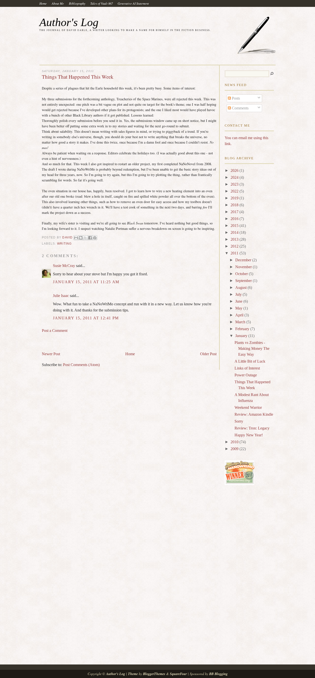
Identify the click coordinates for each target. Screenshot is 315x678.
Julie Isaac (61, 296)
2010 (235, 442)
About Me (58, 3)
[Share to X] (85, 237)
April (239, 315)
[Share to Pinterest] (94, 237)
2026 (235, 170)
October (242, 274)
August (241, 287)
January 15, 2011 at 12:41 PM (86, 318)
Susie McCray (64, 266)
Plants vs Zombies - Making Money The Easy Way (252, 348)
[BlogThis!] (80, 237)
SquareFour (178, 673)
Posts (235, 98)
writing (64, 243)
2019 (235, 198)
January (241, 336)
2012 (235, 246)
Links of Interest (247, 368)
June (239, 301)
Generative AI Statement (133, 3)
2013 (235, 239)
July (239, 294)
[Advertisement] (99, 340)
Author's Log (68, 22)
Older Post (208, 354)
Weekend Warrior (248, 407)
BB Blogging (218, 673)
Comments (240, 108)
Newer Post (51, 354)
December (243, 260)
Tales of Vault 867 (101, 3)
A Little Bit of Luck (250, 361)
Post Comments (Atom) (81, 365)
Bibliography (77, 3)
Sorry (239, 421)
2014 (235, 232)
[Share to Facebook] (90, 237)
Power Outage (246, 375)
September (244, 281)
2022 (235, 191)
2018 (235, 205)
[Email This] (76, 237)
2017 (235, 212)
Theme (133, 673)
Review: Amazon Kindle (254, 414)
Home (43, 3)
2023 (235, 184)
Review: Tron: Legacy (252, 428)
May (239, 308)
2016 (235, 219)
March (240, 322)
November (244, 267)
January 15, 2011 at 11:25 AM (86, 282)
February (242, 329)
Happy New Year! (249, 435)
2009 (235, 449)
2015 (235, 225)
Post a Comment (54, 330)
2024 (235, 177)
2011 (235, 253)
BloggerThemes (154, 673)
